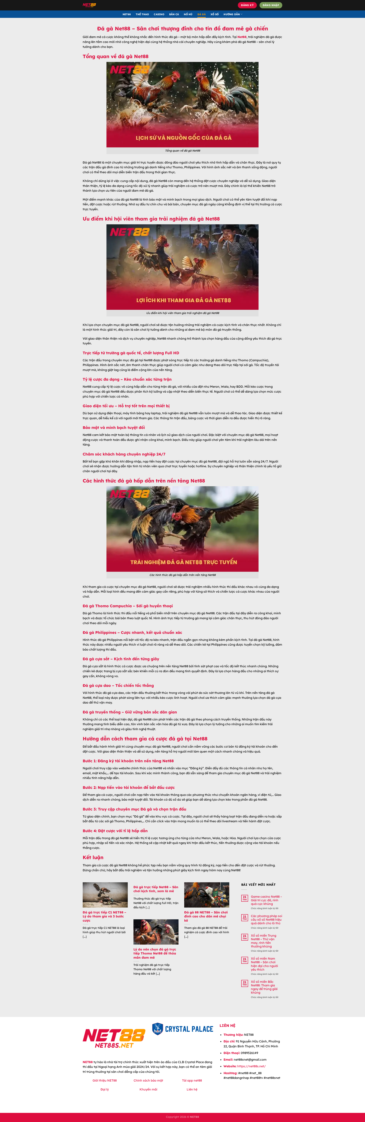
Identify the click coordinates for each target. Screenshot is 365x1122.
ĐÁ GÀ (202, 14)
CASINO (159, 14)
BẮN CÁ (174, 14)
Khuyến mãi (148, 1089)
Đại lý (105, 1089)
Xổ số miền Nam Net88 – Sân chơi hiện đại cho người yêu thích (264, 964)
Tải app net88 (192, 1080)
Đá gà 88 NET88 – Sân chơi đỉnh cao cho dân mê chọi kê (206, 916)
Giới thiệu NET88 (105, 1080)
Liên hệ (192, 1089)
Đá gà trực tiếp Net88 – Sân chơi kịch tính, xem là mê (155, 889)
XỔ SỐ (215, 14)
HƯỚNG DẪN (232, 14)
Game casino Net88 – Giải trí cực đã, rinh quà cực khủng (266, 900)
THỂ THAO (142, 14)
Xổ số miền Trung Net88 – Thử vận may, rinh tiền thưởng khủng (263, 941)
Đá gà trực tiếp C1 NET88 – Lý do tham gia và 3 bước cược (104, 916)
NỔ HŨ (188, 14)
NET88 (127, 14)
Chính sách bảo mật (148, 1080)
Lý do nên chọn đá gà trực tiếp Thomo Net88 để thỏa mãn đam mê (154, 953)
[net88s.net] (112, 5)
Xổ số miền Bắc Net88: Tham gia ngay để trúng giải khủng (264, 987)
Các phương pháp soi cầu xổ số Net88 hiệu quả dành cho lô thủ (266, 919)
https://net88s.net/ (251, 1066)
